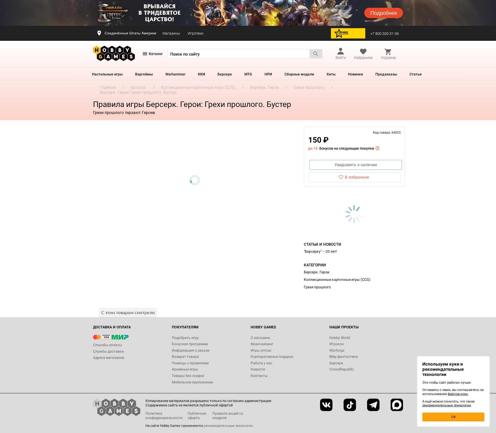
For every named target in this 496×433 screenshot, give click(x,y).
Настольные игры (107, 74)
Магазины (171, 33)
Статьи (415, 74)
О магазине (260, 338)
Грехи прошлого (317, 287)
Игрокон (336, 344)
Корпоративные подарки (272, 356)
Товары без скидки (188, 376)
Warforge (336, 350)
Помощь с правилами (190, 363)
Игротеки (195, 33)
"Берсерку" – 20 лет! (320, 251)
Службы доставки (108, 351)
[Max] (397, 405)
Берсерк (225, 74)
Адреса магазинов (108, 357)
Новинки (355, 74)
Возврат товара (185, 356)
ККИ (201, 74)
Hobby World (339, 338)
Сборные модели (299, 74)
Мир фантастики (343, 356)
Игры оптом (261, 350)
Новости (258, 369)
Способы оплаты (107, 345)
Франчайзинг (262, 344)
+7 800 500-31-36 (384, 34)
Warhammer (175, 74)
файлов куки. (458, 394)
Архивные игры (185, 369)
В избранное (357, 177)
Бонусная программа (190, 344)
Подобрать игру (185, 338)
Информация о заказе (190, 350)
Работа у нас (261, 363)
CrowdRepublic (341, 369)
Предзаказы (386, 74)
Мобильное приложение (192, 382)
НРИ (268, 74)
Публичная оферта (197, 415)
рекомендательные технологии (228, 426)
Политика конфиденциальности (163, 415)
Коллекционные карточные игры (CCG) (337, 279)
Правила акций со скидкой (227, 415)
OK (453, 417)
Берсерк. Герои (316, 272)
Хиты (331, 74)
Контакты (259, 376)
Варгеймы (144, 74)
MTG (248, 74)
